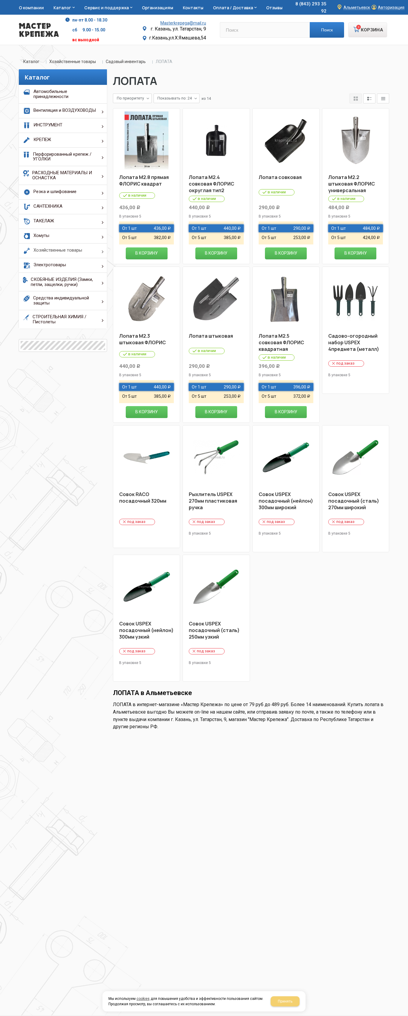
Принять (285, 1001)
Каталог (31, 61)
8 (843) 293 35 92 (310, 7)
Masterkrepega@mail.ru (183, 23)
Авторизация (391, 7)
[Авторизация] (405, 3)
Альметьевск (356, 7)
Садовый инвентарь (126, 61)
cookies (143, 999)
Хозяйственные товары (72, 61)
